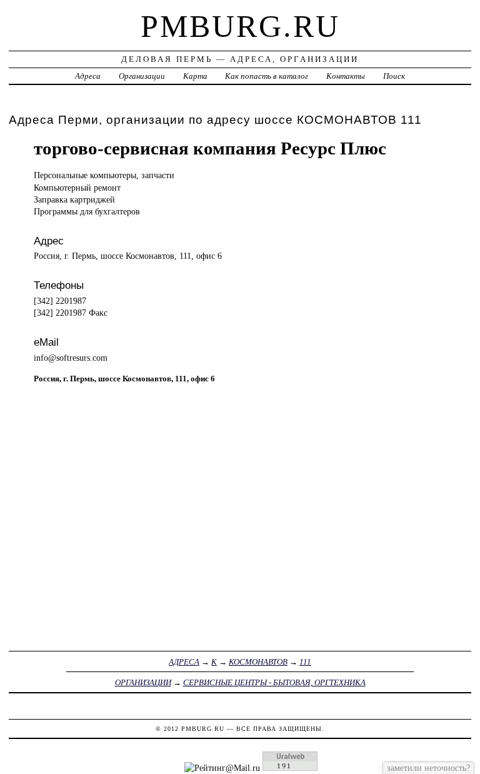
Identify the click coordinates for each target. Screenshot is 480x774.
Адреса (88, 76)
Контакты (345, 76)
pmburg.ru (240, 26)
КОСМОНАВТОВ (258, 661)
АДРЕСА (184, 661)
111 (305, 661)
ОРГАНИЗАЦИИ (143, 682)
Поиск (394, 76)
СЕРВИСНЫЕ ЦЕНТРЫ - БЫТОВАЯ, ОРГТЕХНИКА (274, 682)
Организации (142, 76)
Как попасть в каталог (266, 76)
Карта (195, 76)
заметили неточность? (428, 768)
